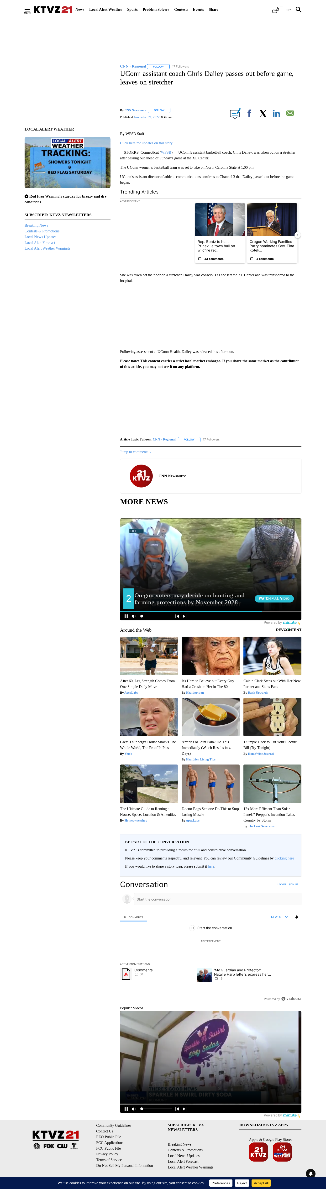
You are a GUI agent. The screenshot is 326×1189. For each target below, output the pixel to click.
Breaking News (36, 225)
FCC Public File (108, 1148)
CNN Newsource (135, 110)
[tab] (133, 917)
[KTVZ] (53, 9)
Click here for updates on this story (146, 143)
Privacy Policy (107, 1154)
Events (198, 9)
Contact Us (104, 1131)
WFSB (166, 152)
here (211, 866)
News (79, 9)
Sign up (293, 884)
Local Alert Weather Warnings (47, 248)
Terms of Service (109, 1160)
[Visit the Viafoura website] (291, 999)
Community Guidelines (113, 1125)
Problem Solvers (156, 9)
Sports (132, 9)
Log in (282, 884)
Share (213, 9)
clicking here (284, 858)
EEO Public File (108, 1137)
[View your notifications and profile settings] (296, 917)
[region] (210, 942)
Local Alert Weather (105, 9)
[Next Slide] (297, 235)
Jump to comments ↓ (135, 452)
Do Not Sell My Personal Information (124, 1165)
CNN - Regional (164, 439)
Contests (181, 9)
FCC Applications (109, 1143)
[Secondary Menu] (31, 9)
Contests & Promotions (42, 231)
